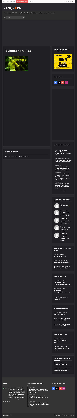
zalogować (13, 156)
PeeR (62, 204)
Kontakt (45, 12)
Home (5, 12)
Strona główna (65, 415)
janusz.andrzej (64, 210)
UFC (16, 12)
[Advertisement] (38, 32)
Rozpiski (21, 12)
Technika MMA (28, 12)
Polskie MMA (11, 12)
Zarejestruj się (51, 12)
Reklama (72, 415)
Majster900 (64, 218)
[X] (6, 402)
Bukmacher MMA (37, 12)
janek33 (63, 226)
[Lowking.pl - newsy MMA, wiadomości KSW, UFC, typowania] (12, 8)
